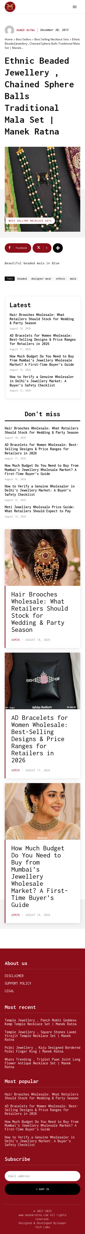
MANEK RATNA (25, 30)
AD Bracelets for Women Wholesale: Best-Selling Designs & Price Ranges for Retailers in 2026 (43, 339)
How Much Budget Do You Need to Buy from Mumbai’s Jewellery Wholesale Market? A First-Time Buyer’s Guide (42, 360)
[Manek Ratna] (10, 7)
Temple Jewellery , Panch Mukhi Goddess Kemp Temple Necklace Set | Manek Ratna (40, 1022)
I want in (42, 1189)
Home (9, 39)
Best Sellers (23, 39)
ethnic (60, 278)
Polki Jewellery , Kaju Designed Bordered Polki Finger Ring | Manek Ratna (42, 1049)
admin (15, 639)
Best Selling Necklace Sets (51, 39)
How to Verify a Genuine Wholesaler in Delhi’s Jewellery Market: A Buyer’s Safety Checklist (42, 381)
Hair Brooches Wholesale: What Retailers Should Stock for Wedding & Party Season (42, 319)
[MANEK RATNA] (10, 30)
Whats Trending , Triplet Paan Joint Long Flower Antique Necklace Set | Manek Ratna (42, 1063)
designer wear (41, 278)
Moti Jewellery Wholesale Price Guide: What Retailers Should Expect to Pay (40, 509)
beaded (22, 278)
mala (73, 278)
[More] (58, 248)
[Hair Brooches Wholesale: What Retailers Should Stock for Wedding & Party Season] (42, 557)
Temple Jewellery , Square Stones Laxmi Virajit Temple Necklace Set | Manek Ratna (40, 1035)
